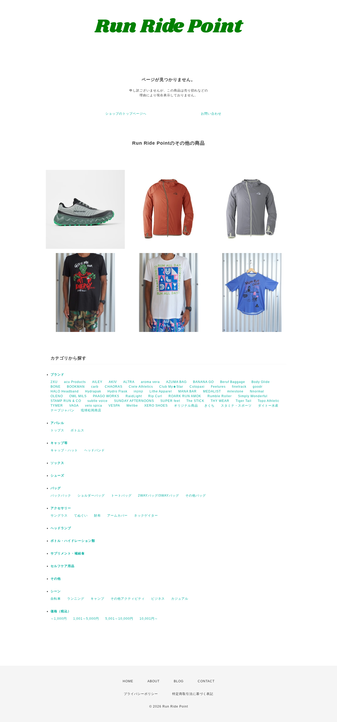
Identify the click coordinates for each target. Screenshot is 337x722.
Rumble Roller (219, 396)
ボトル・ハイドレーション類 (73, 541)
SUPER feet (170, 401)
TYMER (57, 405)
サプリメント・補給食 (68, 553)
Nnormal (257, 391)
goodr (257, 386)
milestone (235, 391)
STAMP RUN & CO (66, 401)
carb (94, 386)
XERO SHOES (156, 405)
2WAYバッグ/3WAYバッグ (158, 495)
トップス (57, 430)
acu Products (75, 382)
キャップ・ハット (64, 450)
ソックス (57, 463)
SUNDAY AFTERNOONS (134, 401)
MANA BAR (187, 391)
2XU (54, 382)
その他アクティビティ (128, 598)
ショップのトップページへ (125, 113)
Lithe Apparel (161, 391)
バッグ (56, 488)
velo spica (93, 405)
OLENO (57, 396)
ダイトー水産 (268, 405)
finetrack (239, 386)
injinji (138, 391)
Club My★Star (171, 386)
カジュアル (179, 598)
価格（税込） (61, 611)
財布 (97, 515)
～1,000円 (59, 618)
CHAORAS (113, 386)
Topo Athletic (268, 401)
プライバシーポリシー (141, 694)
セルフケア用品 (63, 566)
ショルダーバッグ (91, 495)
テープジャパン (63, 410)
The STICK (195, 401)
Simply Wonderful (252, 396)
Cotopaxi (197, 386)
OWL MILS (78, 396)
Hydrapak (93, 391)
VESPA (114, 405)
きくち (209, 405)
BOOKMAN (76, 386)
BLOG (179, 681)
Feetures (218, 386)
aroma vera (150, 382)
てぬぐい (81, 515)
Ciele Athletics (141, 386)
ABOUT (153, 681)
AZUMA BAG (176, 382)
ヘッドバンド (94, 450)
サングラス (59, 515)
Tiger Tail (243, 401)
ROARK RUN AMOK (184, 396)
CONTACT (206, 681)
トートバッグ (121, 495)
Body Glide (260, 382)
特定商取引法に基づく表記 (192, 694)
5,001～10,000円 (119, 618)
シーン (56, 591)
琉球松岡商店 (91, 410)
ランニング (75, 598)
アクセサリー (61, 508)
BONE (56, 386)
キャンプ (97, 598)
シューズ (57, 475)
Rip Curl (155, 396)
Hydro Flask (117, 391)
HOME (128, 681)
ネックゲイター (146, 515)
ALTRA (129, 382)
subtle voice (97, 401)
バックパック (61, 495)
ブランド (57, 374)
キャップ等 (59, 443)
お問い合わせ (211, 113)
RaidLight (134, 396)
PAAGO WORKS (106, 396)
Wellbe (132, 405)
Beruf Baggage (232, 382)
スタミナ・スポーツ (236, 405)
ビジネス (158, 598)
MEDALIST (212, 391)
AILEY (97, 382)
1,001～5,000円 (86, 618)
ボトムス (77, 430)
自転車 (56, 598)
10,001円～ (149, 618)
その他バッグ (195, 495)
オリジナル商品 (186, 405)
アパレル (57, 423)
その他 (56, 578)
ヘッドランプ (61, 528)
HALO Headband (65, 391)
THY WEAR (220, 401)
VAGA (74, 405)
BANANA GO (203, 382)
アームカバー (117, 515)
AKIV (113, 382)
